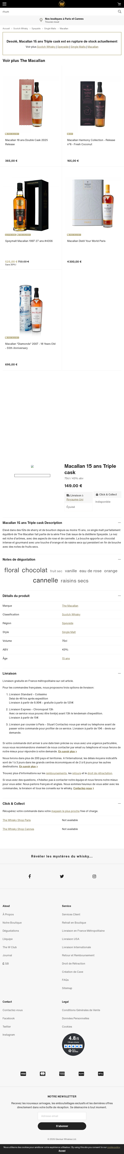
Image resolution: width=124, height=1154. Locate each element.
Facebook (9, 1018)
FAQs (65, 980)
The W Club (10, 947)
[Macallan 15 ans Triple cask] (32, 475)
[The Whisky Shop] (62, 4)
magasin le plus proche (65, 811)
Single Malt (69, 632)
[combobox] (62, 12)
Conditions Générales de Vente (81, 1010)
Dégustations (11, 931)
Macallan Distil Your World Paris (86, 241)
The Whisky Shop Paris (17, 820)
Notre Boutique (12, 923)
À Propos (8, 914)
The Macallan (70, 606)
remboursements (56, 773)
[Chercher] (119, 12)
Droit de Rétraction (73, 963)
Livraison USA (70, 939)
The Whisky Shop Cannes (18, 829)
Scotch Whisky (71, 614)
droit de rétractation (100, 773)
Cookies (67, 1027)
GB (6, 963)
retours (76, 773)
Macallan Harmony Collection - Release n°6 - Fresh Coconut (91, 142)
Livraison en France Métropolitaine (83, 931)
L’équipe (8, 939)
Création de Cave (72, 972)
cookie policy (113, 1147)
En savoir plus (66, 751)
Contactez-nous (82, 788)
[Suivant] (31, 466)
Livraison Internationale (76, 947)
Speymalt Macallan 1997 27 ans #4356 (29, 241)
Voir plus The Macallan (24, 60)
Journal (7, 955)
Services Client (71, 914)
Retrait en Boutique (74, 923)
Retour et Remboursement (78, 955)
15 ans (66, 658)
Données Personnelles (75, 1018)
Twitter (7, 1027)
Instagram (9, 1035)
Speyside (67, 623)
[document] (62, 1149)
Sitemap (67, 988)
